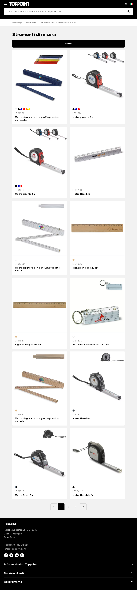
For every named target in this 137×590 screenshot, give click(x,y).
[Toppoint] (19, 4)
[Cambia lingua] (131, 4)
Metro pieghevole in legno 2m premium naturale (37, 420)
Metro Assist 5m (24, 495)
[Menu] (5, 4)
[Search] (128, 11)
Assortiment (31, 23)
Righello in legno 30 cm (28, 344)
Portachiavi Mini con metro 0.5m (91, 344)
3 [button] (76, 506)
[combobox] (68, 11)
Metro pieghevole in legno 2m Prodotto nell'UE (37, 269)
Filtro (68, 43)
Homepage (17, 23)
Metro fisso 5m (81, 418)
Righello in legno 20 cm (85, 267)
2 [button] (68, 506)
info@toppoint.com (15, 548)
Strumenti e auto (47, 23)
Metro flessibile (81, 193)
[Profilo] (126, 4)
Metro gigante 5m (25, 193)
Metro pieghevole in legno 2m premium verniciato (37, 118)
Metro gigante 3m (83, 117)
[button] (83, 506)
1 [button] (61, 506)
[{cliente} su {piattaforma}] (6, 555)
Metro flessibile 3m (83, 495)
